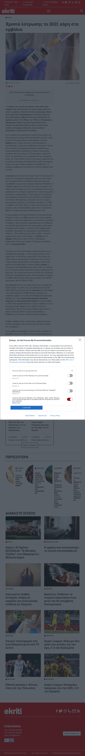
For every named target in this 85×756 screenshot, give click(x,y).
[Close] (81, 340)
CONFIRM (26, 408)
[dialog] (42, 378)
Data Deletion (30, 415)
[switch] (70, 375)
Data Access (42, 415)
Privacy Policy (55, 415)
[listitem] (42, 371)
